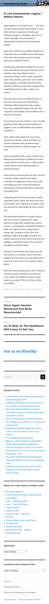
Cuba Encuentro (13, 507)
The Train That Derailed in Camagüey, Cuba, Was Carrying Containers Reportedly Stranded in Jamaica (25, 412)
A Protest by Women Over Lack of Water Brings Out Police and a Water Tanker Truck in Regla (24, 469)
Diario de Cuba (12, 511)
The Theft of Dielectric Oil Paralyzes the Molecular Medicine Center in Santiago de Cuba (25, 460)
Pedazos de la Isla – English (18, 530)
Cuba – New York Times (17, 504)
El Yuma (9, 517)
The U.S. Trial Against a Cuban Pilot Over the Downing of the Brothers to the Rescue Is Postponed (25, 422)
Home (6, 581)
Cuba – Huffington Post (17, 501)
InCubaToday (12, 523)
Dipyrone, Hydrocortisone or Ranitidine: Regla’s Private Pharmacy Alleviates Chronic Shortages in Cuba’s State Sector (24, 444)
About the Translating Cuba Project (20, 592)
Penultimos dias (13, 533)
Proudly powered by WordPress (29, 600)
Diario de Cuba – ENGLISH (18, 514)
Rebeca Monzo (9, 289)
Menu (41, 3)
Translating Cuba (15, 3)
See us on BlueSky (20, 351)
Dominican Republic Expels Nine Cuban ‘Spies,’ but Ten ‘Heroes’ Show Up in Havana (23, 431)
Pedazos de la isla (14, 526)
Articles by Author (12, 587)
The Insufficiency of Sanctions (20, 438)
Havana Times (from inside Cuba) (21, 520)
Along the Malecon (14, 491)
